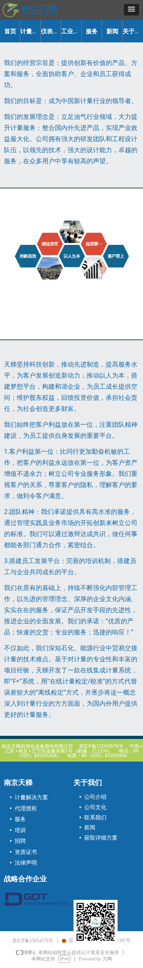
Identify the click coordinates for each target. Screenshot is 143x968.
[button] (131, 9)
